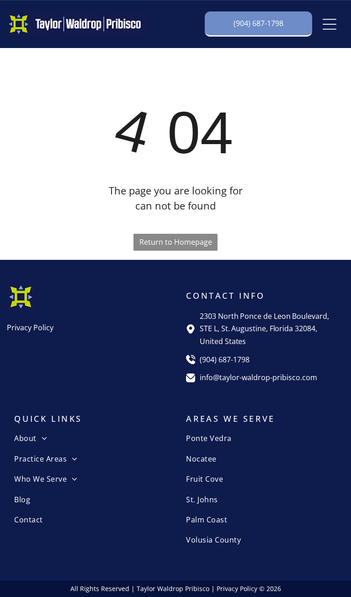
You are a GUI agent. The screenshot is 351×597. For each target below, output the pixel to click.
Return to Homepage (175, 242)
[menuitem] (89, 438)
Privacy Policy (30, 328)
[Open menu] (329, 24)
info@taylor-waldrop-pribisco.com (258, 377)
